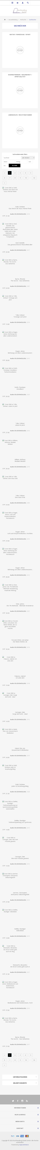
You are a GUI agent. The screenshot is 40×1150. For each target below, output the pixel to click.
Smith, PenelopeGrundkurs (20, 388)
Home (5, 19)
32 (34, 178)
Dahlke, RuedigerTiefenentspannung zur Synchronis (20, 821)
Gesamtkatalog (12, 19)
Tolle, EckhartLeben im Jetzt (20, 424)
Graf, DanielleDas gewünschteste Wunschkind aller (20, 244)
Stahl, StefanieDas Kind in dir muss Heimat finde (20, 207)
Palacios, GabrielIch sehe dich (20, 677)
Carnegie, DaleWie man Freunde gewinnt (20, 857)
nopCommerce (24, 1145)
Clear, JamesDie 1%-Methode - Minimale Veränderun (20, 605)
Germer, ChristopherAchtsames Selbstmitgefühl (20, 893)
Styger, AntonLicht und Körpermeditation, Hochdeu (20, 532)
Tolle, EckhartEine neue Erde (20, 496)
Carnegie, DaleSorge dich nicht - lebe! (20, 713)
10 (26, 178)
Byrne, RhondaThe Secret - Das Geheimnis (20, 280)
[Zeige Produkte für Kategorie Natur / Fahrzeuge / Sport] (20, 50)
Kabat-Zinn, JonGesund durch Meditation (20, 749)
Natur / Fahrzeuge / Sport (20, 34)
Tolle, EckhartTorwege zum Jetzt (20, 316)
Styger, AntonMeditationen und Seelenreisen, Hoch (20, 1002)
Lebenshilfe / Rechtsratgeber (20, 115)
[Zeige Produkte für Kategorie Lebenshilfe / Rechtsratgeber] (20, 130)
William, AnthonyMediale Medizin (20, 460)
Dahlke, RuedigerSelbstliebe (20, 930)
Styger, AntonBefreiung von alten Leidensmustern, (20, 568)
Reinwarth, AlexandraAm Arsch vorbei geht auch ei (20, 966)
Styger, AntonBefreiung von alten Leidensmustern (20, 352)
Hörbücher (23, 19)
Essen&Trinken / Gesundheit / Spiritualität (20, 76)
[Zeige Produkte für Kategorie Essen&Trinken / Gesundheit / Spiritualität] (20, 90)
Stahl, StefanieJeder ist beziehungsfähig (20, 785)
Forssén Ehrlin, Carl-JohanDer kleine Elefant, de (20, 641)
